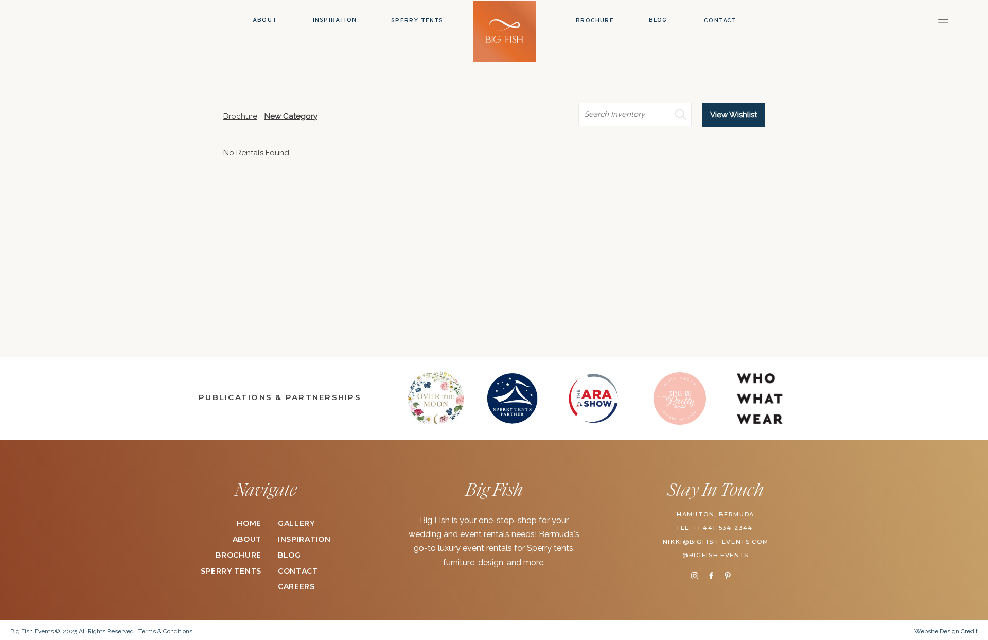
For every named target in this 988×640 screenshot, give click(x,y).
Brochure (240, 116)
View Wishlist (733, 114)
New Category (290, 116)
